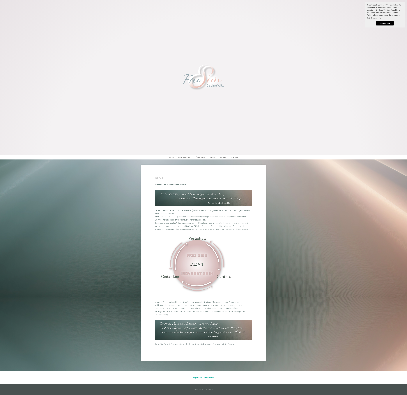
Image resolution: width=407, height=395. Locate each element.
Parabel (223, 157)
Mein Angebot (184, 157)
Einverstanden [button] (385, 23)
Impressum (197, 377)
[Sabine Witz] (203, 77)
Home (171, 157)
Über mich (200, 157)
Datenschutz (209, 377)
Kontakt (234, 157)
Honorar (212, 157)
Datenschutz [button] (376, 18)
